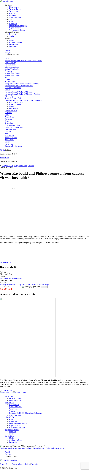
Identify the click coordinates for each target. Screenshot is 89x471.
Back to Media (5, 262)
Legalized (21, 285)
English (7, 50)
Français (8, 53)
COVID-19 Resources (13, 88)
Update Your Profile (12, 69)
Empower (12, 15)
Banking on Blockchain (8, 285)
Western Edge (43, 285)
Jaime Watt (4, 158)
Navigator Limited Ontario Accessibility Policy (22, 84)
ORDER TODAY (7, 390)
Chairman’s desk (11, 111)
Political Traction (31, 285)
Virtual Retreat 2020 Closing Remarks (19, 86)
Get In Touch (9, 396)
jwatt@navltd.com (20, 166)
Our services (13, 109)
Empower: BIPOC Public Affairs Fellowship (25, 413)
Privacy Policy (10, 96)
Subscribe (12, 47)
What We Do (9, 417)
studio (11, 36)
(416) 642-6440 (7, 166)
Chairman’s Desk (15, 42)
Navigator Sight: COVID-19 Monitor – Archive (22, 94)
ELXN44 (8, 113)
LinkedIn (31, 166)
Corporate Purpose (16, 102)
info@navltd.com (15, 401)
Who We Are (9, 403)
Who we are (13, 11)
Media (11, 40)
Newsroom (9, 144)
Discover (12, 34)
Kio (6, 77)
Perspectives (13, 44)
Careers (12, 13)
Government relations (17, 30)
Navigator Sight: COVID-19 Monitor (18, 92)
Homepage (9, 71)
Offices (7, 90)
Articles (3, 278)
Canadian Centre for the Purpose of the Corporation (23, 100)
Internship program (12, 67)
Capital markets (15, 28)
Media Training (10, 63)
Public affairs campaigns (18, 26)
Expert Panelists (15, 104)
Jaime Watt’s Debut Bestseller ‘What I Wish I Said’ (23, 61)
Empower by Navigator (13, 146)
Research (19, 278)
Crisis (11, 22)
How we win (14, 7)
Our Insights (9, 436)
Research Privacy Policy (13, 98)
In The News (11, 278)
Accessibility (35, 464)
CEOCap (8, 59)
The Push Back (10, 65)
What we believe (15, 9)
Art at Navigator (15, 17)
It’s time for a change (12, 73)
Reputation (13, 24)
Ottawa (7, 79)
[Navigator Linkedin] (8, 460)
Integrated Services (12, 430)
